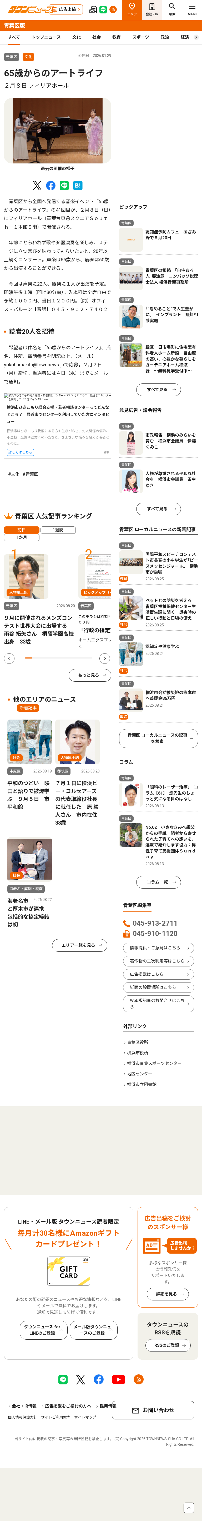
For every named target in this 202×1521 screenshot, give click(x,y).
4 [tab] (48, 658)
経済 (185, 37)
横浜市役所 (137, 1052)
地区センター (139, 1073)
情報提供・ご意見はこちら (155, 947)
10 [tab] (88, 658)
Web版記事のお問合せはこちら (157, 1003)
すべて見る (157, 389)
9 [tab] (82, 658)
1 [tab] (28, 658)
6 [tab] (62, 658)
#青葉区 (30, 474)
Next (104, 658)
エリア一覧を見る (78, 945)
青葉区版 (14, 25)
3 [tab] (41, 658)
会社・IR (152, 14)
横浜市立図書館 (141, 1084)
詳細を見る (166, 1293)
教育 (116, 37)
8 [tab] (75, 658)
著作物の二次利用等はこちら (157, 961)
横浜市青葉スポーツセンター (154, 1063)
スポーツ (140, 37)
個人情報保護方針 (22, 1417)
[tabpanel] (57, 135)
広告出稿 (67, 9)
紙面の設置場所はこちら (153, 987)
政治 (165, 37)
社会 (96, 37)
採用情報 (108, 1406)
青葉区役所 (137, 1042)
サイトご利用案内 (55, 1417)
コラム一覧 (157, 882)
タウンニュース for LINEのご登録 (42, 1330)
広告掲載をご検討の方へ (68, 1406)
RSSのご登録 (166, 1345)
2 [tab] (35, 658)
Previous (9, 658)
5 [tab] (55, 658)
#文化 (13, 474)
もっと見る (88, 675)
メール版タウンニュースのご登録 (92, 1330)
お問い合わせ (158, 1410)
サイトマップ (85, 1417)
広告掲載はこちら (147, 974)
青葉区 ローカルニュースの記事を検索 (157, 738)
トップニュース (46, 37)
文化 (76, 37)
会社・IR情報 (24, 1406)
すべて (14, 37)
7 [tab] (68, 658)
